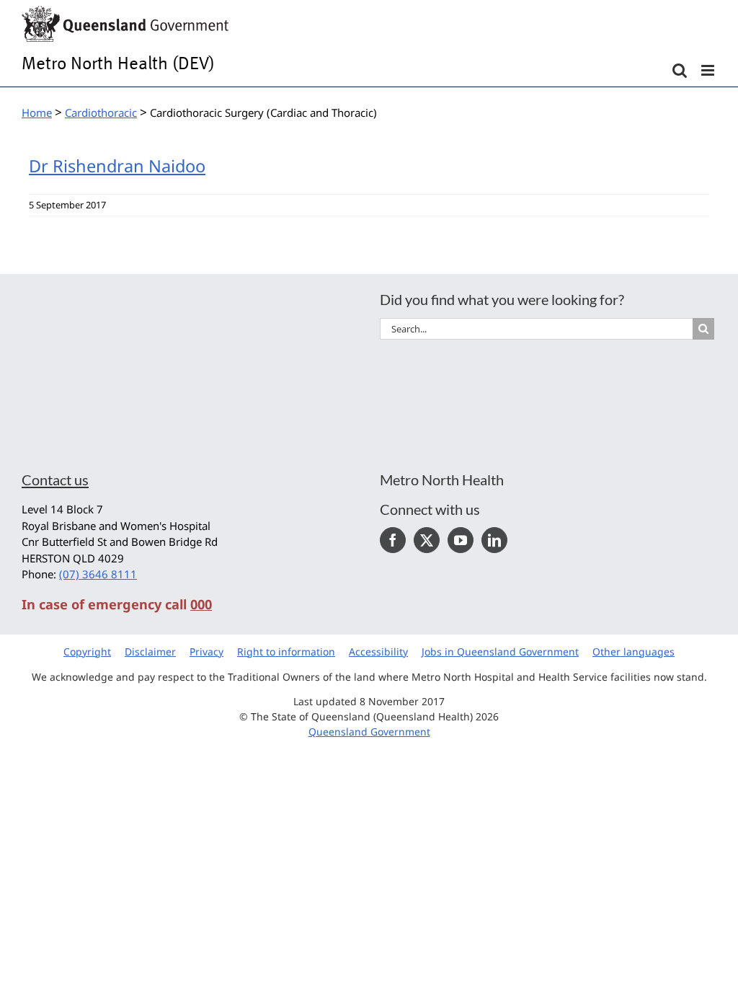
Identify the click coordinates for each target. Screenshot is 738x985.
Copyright (87, 651)
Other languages (633, 651)
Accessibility (378, 651)
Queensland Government (369, 731)
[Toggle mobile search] (679, 70)
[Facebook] (393, 540)
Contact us (55, 479)
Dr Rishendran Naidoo (117, 165)
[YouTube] (461, 540)
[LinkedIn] (494, 540)
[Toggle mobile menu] (708, 70)
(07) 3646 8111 (98, 574)
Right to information (286, 651)
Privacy (206, 651)
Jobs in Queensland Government (500, 651)
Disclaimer (150, 651)
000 (201, 604)
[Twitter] (427, 540)
